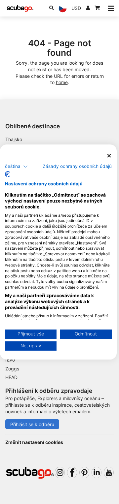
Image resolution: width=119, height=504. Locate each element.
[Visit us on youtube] (109, 472)
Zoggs (12, 368)
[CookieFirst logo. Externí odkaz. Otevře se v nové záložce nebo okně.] (7, 174)
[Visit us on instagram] (60, 472)
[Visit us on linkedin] (96, 472)
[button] (16, 166)
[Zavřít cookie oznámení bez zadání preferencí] (109, 156)
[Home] (20, 8)
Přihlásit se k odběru (32, 424)
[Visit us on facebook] (72, 472)
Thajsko (13, 139)
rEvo (10, 359)
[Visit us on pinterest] (84, 472)
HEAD (11, 377)
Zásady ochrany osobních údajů (77, 166)
